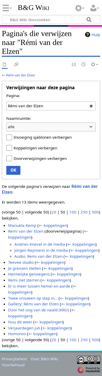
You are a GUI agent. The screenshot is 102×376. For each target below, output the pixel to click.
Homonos (17, 333)
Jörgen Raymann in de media (41, 250)
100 (72, 212)
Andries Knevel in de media (39, 244)
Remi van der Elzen (25, 231)
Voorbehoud (13, 364)
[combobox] (51, 106)
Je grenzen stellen (24, 268)
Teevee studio (21, 262)
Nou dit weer (20, 321)
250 (84, 212)
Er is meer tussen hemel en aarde (39, 286)
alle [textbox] (11, 126)
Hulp (96, 34)
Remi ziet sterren (23, 280)
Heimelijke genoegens (29, 274)
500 (95, 212)
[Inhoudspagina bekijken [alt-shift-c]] (5, 65)
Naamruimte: (18, 118)
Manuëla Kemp (22, 225)
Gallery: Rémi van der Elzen (33, 303)
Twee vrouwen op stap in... (33, 298)
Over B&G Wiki (44, 358)
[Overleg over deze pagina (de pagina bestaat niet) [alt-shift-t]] (16, 65)
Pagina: (13, 95)
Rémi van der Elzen (20, 75)
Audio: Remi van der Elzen (38, 256)
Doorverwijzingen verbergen (40, 158)
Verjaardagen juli (24, 327)
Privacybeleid (14, 358)
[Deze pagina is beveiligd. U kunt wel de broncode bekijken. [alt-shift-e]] (74, 65)
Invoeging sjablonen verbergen (43, 137)
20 (54, 212)
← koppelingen (53, 225)
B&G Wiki (33, 7)
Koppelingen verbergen (35, 147)
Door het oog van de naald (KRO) (38, 309)
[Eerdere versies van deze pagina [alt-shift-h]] (84, 65)
